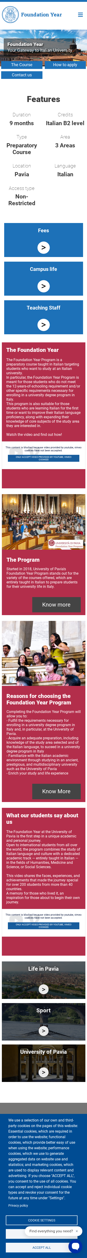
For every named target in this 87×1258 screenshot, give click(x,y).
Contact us (22, 74)
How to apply (65, 64)
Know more (56, 604)
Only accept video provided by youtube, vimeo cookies (43, 458)
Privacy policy (18, 1205)
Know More (56, 791)
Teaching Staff (43, 308)
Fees (43, 230)
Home (81, 14)
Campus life (43, 269)
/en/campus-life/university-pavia (43, 1072)
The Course (21, 64)
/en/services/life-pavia (43, 989)
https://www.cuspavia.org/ (43, 1031)
